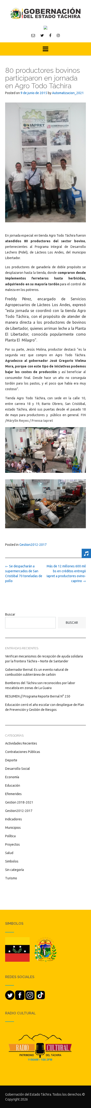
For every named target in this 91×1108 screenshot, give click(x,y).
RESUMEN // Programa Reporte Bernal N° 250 (37, 696)
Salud (9, 853)
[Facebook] (50, 35)
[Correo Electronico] (33, 35)
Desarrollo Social (17, 768)
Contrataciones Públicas (22, 752)
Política (10, 836)
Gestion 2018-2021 (19, 802)
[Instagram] (58, 35)
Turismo (11, 878)
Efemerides (13, 794)
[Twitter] (42, 35)
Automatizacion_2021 (68, 93)
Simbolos (11, 861)
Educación (12, 785)
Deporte (11, 760)
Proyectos (12, 844)
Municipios (13, 827)
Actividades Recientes (21, 743)
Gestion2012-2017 (33, 545)
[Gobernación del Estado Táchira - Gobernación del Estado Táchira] (45, 13)
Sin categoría (14, 870)
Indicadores (13, 819)
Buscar (10, 614)
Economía (12, 777)
